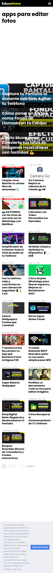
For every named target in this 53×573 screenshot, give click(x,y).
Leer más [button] (16, 569)
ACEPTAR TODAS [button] (40, 547)
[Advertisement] (26, 54)
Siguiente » (31, 466)
